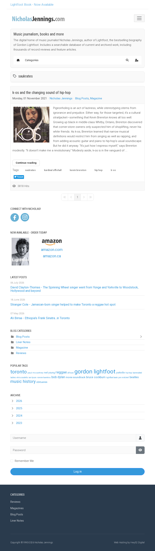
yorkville (120, 372)
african (70, 373)
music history (23, 381)
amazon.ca (52, 256)
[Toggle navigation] (139, 18)
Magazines (17, 508)
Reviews (21, 353)
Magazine (96, 98)
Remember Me (24, 461)
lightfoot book (112, 377)
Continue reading (26, 162)
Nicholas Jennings (61, 98)
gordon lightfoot (94, 371)
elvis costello (22, 377)
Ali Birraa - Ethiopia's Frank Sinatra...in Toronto (40, 318)
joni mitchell (123, 377)
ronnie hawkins (44, 377)
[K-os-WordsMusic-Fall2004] (31, 124)
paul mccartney (35, 373)
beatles (134, 377)
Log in (78, 471)
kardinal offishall (52, 170)
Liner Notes (23, 342)
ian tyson (32, 377)
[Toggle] (142, 336)
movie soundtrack (75, 377)
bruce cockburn (95, 377)
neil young (49, 372)
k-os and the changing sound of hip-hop (41, 92)
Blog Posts (82, 98)
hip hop (98, 170)
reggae (61, 372)
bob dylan (58, 377)
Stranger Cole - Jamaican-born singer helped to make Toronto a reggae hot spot (62, 304)
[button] (127, 60)
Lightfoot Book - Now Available (31, 4)
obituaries (41, 382)
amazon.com (52, 249)
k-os (113, 170)
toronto (18, 372)
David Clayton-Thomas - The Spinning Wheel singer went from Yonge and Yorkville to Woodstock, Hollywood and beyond (74, 289)
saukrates (30, 170)
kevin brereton (78, 170)
